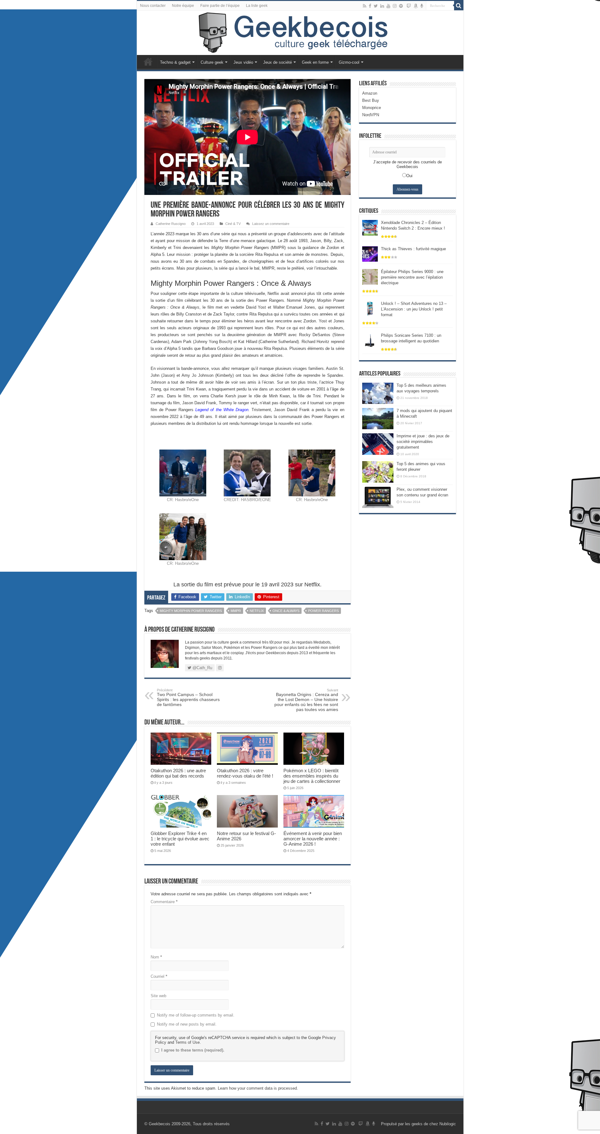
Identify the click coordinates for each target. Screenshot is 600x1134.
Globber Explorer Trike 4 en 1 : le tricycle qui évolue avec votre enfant (180, 839)
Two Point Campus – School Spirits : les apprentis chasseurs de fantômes (188, 697)
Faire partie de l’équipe (220, 5)
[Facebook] (370, 6)
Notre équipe (183, 5)
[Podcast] (422, 6)
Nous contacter (153, 5)
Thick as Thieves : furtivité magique (413, 248)
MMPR (236, 611)
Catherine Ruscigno (171, 224)
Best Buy (370, 100)
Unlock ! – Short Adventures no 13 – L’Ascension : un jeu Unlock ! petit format (414, 309)
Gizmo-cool (349, 62)
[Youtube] (388, 6)
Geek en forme (315, 62)
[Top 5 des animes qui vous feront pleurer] (377, 471)
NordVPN (370, 114)
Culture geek (212, 62)
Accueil (148, 61)
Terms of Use (187, 1042)
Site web (158, 995)
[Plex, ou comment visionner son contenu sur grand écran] (377, 497)
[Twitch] (409, 6)
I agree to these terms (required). (192, 1050)
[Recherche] (458, 5)
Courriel (159, 976)
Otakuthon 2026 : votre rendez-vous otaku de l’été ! (245, 773)
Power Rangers (323, 611)
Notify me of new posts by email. (187, 1024)
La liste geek (257, 5)
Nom (156, 957)
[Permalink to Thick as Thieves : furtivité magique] (370, 253)
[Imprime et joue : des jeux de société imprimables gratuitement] (377, 444)
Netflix (257, 611)
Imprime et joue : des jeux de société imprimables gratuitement (423, 442)
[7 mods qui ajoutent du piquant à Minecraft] (377, 418)
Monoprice (371, 107)
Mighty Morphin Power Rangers (191, 611)
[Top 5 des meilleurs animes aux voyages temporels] (377, 393)
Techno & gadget (175, 62)
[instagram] (394, 6)
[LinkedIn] (382, 6)
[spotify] (400, 6)
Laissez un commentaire (270, 224)
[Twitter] (375, 6)
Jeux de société (277, 62)
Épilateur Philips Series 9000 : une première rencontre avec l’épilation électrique (412, 277)
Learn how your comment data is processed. (258, 1088)
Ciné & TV (233, 224)
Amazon (369, 93)
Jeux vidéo (243, 62)
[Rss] (364, 6)
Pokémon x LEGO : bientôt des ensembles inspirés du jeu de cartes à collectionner (311, 776)
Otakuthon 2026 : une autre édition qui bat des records (178, 773)
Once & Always (285, 611)
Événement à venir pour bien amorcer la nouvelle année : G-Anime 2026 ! (312, 839)
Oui (409, 175)
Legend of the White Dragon (221, 409)
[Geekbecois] (300, 33)
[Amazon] (415, 6)
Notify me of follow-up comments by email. (195, 1015)
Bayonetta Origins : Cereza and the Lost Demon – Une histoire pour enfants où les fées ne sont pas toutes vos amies (306, 700)
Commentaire (164, 901)
